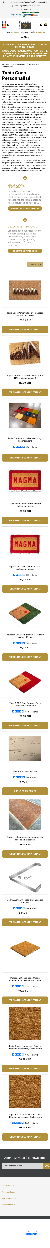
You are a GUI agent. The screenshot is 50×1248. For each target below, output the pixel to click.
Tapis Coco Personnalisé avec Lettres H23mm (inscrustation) (25, 376)
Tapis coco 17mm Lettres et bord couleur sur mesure (25, 504)
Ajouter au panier (25, 791)
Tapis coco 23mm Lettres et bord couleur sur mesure (25, 567)
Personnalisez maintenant (25, 329)
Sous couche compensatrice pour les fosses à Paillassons (25, 838)
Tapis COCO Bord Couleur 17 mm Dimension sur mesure (25, 704)
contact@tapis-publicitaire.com (28, 6)
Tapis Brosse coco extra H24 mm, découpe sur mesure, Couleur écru (25, 1047)
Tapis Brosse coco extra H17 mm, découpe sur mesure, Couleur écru (25, 1115)
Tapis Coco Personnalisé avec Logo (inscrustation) (25, 439)
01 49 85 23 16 (27, 9)
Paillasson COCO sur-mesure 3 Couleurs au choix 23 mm (25, 636)
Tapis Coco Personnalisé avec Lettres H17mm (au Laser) (25, 314)
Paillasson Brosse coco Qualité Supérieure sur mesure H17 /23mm (25, 979)
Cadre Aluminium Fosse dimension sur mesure (25, 901)
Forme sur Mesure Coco (25, 771)
